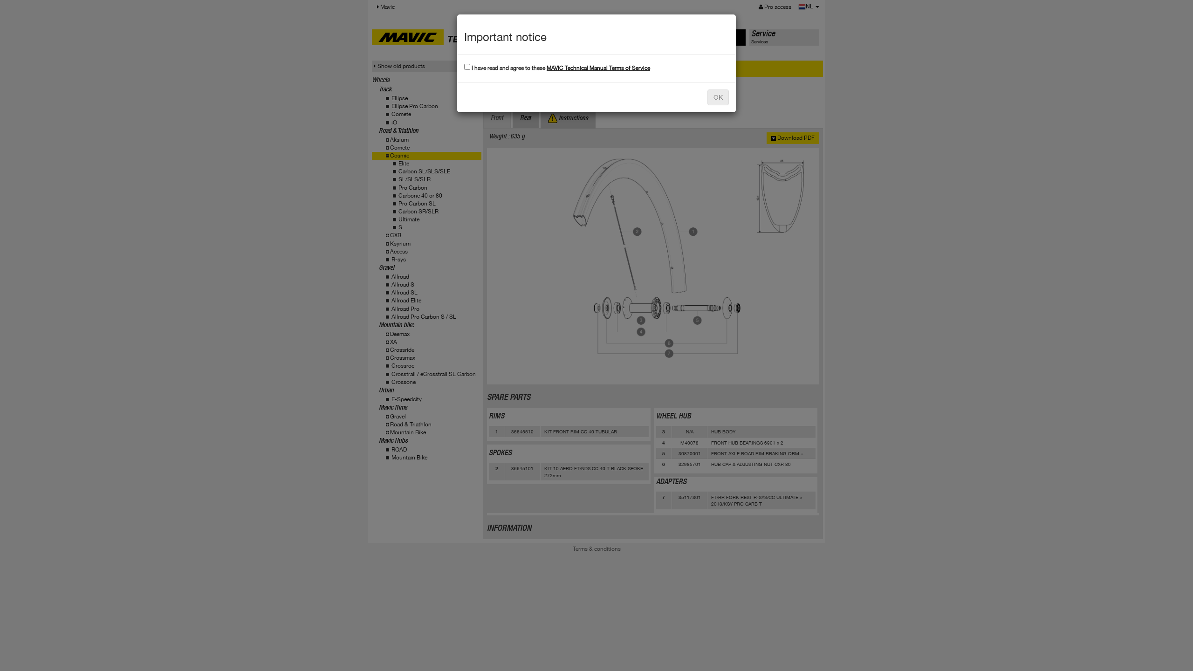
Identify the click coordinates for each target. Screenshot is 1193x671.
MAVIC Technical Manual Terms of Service (598, 68)
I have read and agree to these (560, 68)
